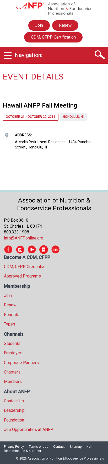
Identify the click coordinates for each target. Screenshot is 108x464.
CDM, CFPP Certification (53, 37)
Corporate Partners (21, 362)
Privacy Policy (14, 447)
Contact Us (14, 400)
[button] (99, 55)
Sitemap (76, 447)
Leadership (14, 410)
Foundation (14, 420)
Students (12, 343)
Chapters (12, 372)
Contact (59, 447)
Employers (14, 352)
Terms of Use (38, 447)
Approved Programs (22, 276)
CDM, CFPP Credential (24, 266)
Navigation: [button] (28, 55)
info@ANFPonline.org (23, 238)
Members (13, 381)
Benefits (11, 314)
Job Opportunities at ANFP (28, 429)
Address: (23, 135)
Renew (65, 25)
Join (39, 25)
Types (9, 324)
